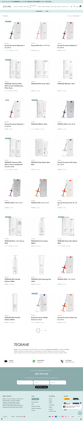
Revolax (50, 399)
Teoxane (6, 43)
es (67, 6)
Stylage (50, 401)
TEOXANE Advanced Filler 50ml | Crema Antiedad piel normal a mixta (14, 164)
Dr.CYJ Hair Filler (52, 411)
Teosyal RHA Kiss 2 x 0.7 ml (40, 45)
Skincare (59, 6)
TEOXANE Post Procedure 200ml (39, 242)
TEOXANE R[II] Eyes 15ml (66, 84)
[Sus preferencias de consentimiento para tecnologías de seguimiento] (81, 419)
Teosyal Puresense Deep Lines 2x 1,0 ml (67, 318)
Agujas (55, 6)
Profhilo (50, 403)
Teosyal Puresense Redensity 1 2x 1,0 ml (67, 46)
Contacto (33, 410)
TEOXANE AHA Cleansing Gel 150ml (41, 280)
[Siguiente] (45, 330)
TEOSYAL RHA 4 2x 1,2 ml (13, 203)
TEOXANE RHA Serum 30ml (40, 84)
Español (4, 416)
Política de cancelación (36, 408)
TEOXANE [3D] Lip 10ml (39, 124)
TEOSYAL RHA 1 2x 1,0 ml (66, 279)
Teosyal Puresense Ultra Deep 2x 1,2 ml (67, 163)
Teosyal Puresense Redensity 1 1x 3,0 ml (14, 125)
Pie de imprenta (35, 402)
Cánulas (52, 6)
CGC (33, 404)
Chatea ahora (40, 362)
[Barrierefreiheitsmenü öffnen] (2, 419)
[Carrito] (79, 6)
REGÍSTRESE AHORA (41, 387)
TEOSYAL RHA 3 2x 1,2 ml (40, 203)
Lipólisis (39, 6)
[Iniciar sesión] (77, 6)
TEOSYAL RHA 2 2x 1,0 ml (66, 124)
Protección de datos (36, 406)
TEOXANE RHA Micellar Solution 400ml (12, 280)
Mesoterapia (47, 6)
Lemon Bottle (51, 405)
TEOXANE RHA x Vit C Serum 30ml (14, 242)
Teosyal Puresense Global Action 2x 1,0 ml (39, 318)
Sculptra (50, 407)
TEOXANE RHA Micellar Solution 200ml (12, 318)
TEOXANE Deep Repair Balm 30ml (40, 163)
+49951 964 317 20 (69, 362)
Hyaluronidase (26, 6)
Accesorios (64, 6)
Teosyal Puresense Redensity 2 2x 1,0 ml (14, 46)
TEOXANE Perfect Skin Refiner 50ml (67, 242)
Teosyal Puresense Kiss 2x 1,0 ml (67, 204)
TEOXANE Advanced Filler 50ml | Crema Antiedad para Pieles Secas (14, 86)
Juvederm (51, 409)
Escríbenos (11, 362)
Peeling (43, 6)
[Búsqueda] (71, 6)
